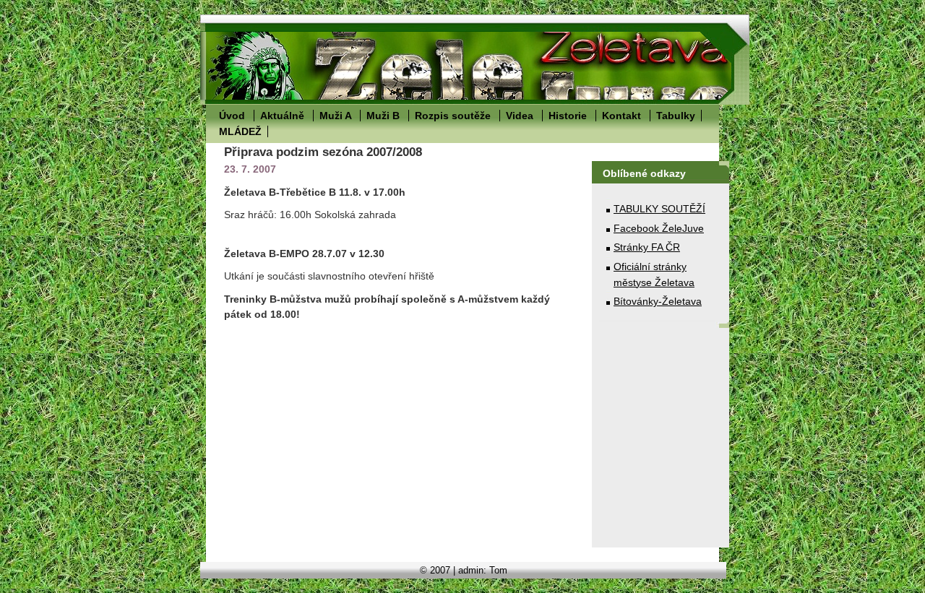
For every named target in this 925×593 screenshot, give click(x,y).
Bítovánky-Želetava (658, 301)
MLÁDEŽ (240, 131)
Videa (519, 115)
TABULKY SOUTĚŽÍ (659, 209)
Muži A (335, 115)
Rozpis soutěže (453, 115)
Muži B (383, 115)
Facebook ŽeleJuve (659, 228)
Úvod (232, 115)
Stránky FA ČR (647, 247)
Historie (567, 115)
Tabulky (675, 115)
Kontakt (621, 115)
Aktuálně (282, 115)
